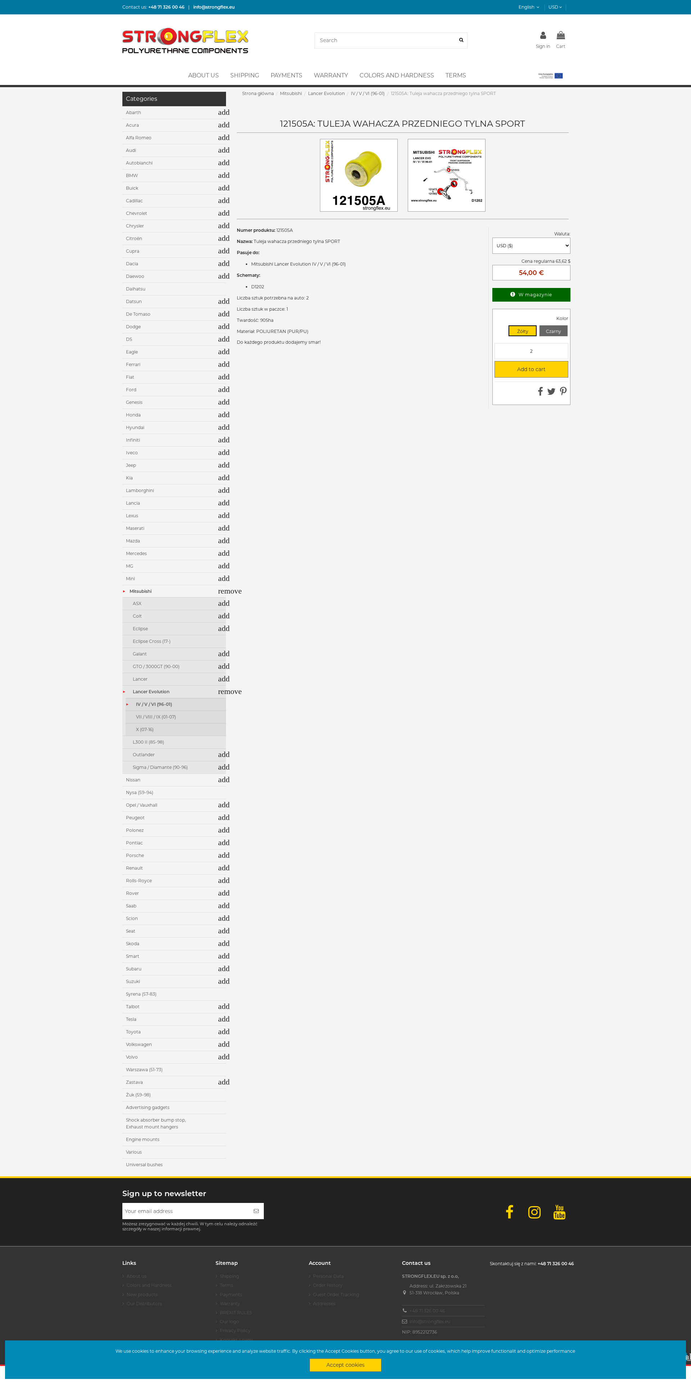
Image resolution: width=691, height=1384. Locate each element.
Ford (131, 389)
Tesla (131, 1019)
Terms (226, 1285)
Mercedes (136, 553)
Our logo (229, 1321)
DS (129, 339)
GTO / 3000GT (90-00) (156, 666)
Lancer (140, 679)
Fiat (130, 377)
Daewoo (135, 276)
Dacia (132, 263)
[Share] (540, 393)
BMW (132, 175)
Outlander (144, 754)
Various (134, 1152)
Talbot (133, 1006)
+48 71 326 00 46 (427, 1310)
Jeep (131, 465)
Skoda (132, 943)
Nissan (133, 780)
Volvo (132, 1057)
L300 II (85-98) (148, 742)
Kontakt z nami (236, 1340)
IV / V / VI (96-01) (154, 704)
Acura (132, 125)
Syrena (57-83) (141, 994)
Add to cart (523, 369)
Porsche (135, 855)
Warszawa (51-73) (144, 1069)
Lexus (132, 515)
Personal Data (328, 1276)
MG (129, 566)
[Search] (461, 40)
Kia (129, 478)
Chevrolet (136, 213)
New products (142, 1294)
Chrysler (135, 226)
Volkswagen (139, 1044)
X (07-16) (145, 729)
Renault (134, 868)
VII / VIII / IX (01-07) (156, 717)
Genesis (134, 402)
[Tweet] (551, 393)
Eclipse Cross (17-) (152, 641)
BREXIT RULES (236, 1312)
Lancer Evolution (151, 691)
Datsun (134, 301)
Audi (131, 150)
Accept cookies (345, 1365)
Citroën (134, 238)
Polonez (135, 830)
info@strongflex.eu (430, 1321)
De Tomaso (138, 314)
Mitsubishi (141, 591)
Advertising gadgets (148, 1107)
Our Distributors (144, 1303)
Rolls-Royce (139, 880)
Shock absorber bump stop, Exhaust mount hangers (156, 1123)
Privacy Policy (235, 1330)
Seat (130, 931)
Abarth (133, 112)
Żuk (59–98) (138, 1094)
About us (136, 1276)
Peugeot (135, 817)
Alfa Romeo (139, 137)
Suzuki (133, 981)
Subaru (133, 968)
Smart (132, 956)
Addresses (324, 1303)
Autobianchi (139, 163)
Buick (132, 188)
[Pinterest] (563, 393)
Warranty (230, 1303)
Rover (132, 893)
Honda (133, 415)
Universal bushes (144, 1164)
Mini (130, 578)
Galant (140, 654)
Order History (328, 1285)
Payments (231, 1294)
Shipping (229, 1276)
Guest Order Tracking (336, 1294)
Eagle (132, 352)
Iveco (132, 452)
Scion (132, 918)
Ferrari (133, 364)
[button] (550, 75)
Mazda (133, 541)
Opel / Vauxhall (141, 805)
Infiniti (133, 440)
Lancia (133, 503)
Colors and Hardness (149, 1285)
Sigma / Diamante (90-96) (160, 767)
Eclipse (140, 628)
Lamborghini (140, 490)
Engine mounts (142, 1139)
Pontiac (134, 843)
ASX (137, 603)
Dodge (133, 326)
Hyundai (135, 427)
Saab (131, 906)
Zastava (134, 1082)
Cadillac (134, 200)
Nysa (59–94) (139, 792)
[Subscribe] (256, 1211)
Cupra (132, 251)
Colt (137, 616)
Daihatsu (135, 289)
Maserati (135, 528)
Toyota (133, 1031)
